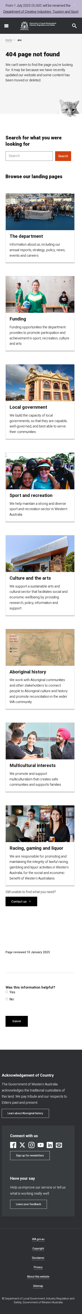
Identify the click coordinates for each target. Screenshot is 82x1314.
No (12, 999)
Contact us (19, 901)
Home (9, 40)
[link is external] (13, 1145)
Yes (12, 992)
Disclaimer (38, 1258)
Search (63, 156)
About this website (38, 1277)
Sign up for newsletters (30, 1156)
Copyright (38, 1249)
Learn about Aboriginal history (25, 1113)
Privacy (38, 1267)
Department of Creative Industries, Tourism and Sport (40, 11)
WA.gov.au (38, 1239)
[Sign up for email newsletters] (59, 1145)
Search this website (72, 23)
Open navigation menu (4, 23)
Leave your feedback (28, 1204)
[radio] (7, 992)
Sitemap (38, 1286)
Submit (16, 1021)
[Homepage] (38, 25)
